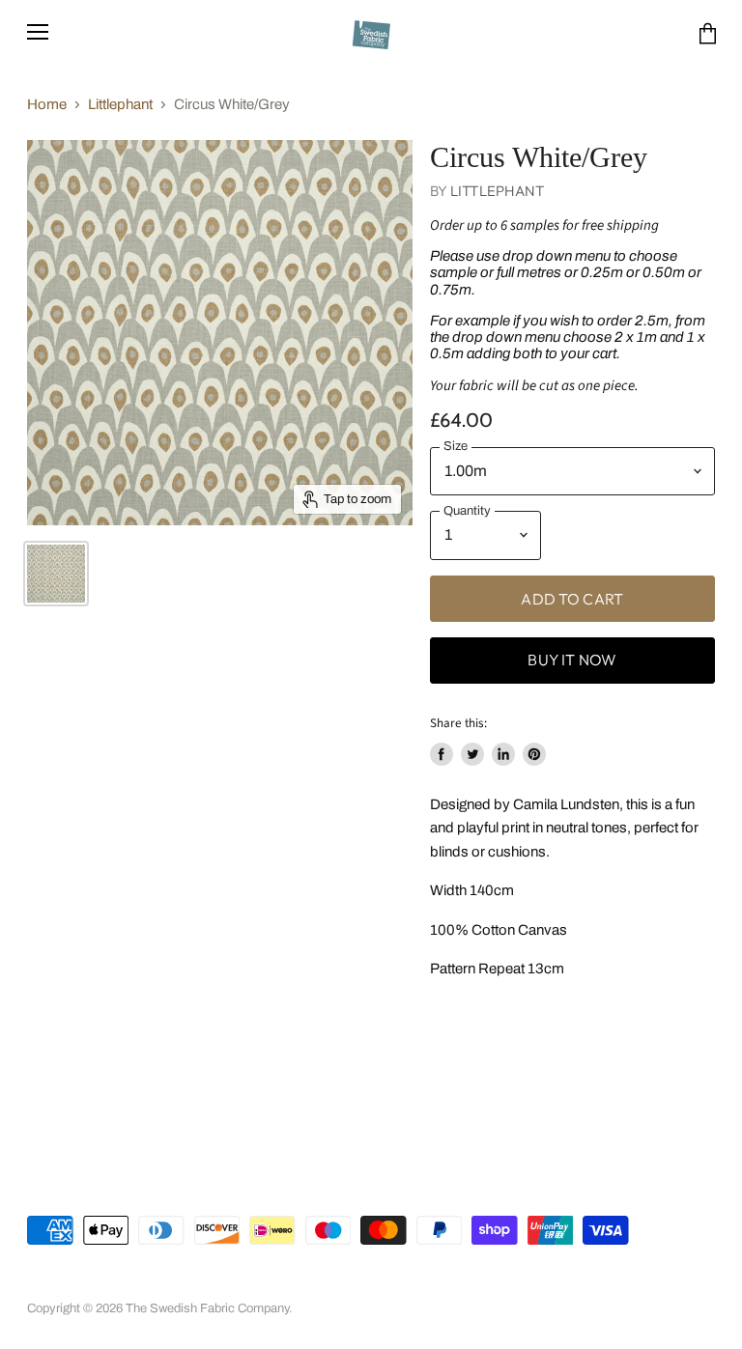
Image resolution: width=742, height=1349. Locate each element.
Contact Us (535, 1282)
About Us (182, 1282)
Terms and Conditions (289, 1282)
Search (47, 1282)
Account (111, 1282)
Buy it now (572, 659)
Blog (601, 1282)
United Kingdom (113, 1187)
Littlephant (120, 104)
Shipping (459, 1282)
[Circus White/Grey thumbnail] (56, 573)
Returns (392, 1282)
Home (47, 104)
